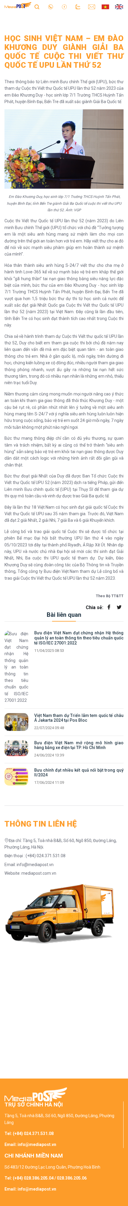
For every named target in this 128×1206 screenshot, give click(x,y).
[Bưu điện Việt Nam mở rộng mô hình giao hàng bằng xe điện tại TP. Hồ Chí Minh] (16, 748)
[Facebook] (64, 6)
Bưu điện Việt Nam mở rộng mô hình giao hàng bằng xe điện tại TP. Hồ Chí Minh (79, 745)
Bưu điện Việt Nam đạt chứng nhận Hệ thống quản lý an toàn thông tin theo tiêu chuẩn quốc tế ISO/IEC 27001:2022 (79, 637)
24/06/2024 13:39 (49, 755)
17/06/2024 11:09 (49, 783)
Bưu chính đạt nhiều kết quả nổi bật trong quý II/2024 (79, 773)
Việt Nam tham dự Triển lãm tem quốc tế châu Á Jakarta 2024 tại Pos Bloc (79, 718)
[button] (64, 19)
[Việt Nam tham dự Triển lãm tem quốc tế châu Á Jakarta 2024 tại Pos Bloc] (16, 722)
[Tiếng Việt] (105, 6)
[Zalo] (78, 6)
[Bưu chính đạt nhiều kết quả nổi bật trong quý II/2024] (16, 777)
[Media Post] (17, 6)
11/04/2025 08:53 (49, 651)
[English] (119, 6)
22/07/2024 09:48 (49, 728)
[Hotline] (50, 6)
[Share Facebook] (108, 607)
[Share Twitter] (119, 607)
